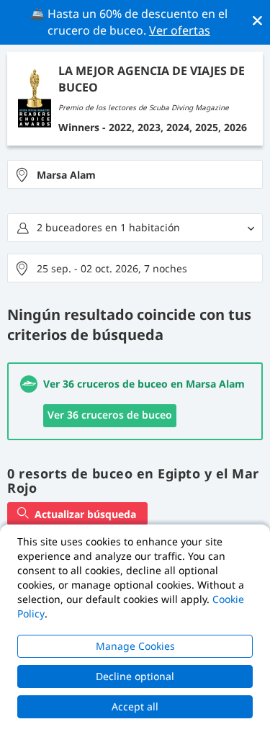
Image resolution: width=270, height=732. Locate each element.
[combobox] (135, 174)
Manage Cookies (135, 646)
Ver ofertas (179, 30)
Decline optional (135, 676)
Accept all (135, 706)
